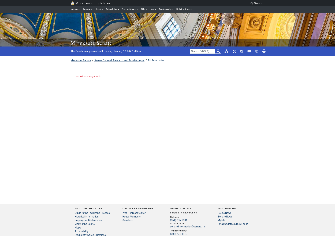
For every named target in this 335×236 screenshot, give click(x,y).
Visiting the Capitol (85, 224)
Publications (183, 9)
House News (224, 213)
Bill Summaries (156, 60)
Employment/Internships (88, 220)
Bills (143, 9)
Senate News (225, 216)
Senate (87, 9)
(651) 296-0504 (178, 220)
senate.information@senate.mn (188, 226)
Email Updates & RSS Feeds (233, 224)
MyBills (221, 220)
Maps (78, 227)
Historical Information (87, 216)
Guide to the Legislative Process (92, 213)
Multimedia (165, 9)
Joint (98, 9)
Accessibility (81, 231)
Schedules (111, 9)
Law (152, 9)
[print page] (264, 51)
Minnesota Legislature (94, 3)
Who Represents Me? (134, 213)
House (74, 9)
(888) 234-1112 (178, 234)
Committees (129, 9)
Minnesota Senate (91, 43)
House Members (131, 216)
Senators (127, 220)
